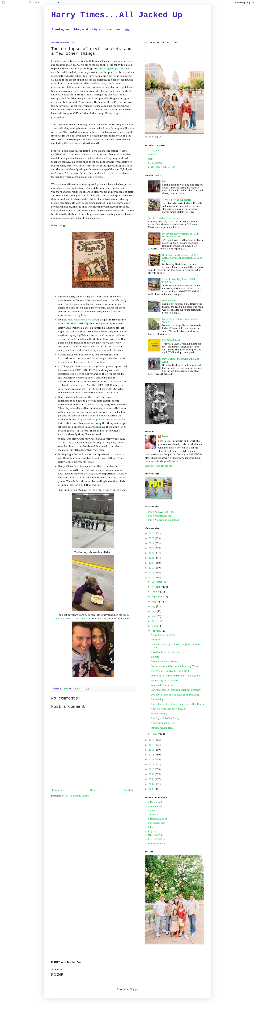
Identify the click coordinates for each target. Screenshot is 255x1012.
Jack (150, 159)
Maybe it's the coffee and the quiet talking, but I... (176, 676)
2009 (152, 774)
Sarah (165, 436)
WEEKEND (156, 640)
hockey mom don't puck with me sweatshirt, (100, 419)
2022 (152, 553)
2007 (152, 784)
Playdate (152, 154)
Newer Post (58, 790)
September (157, 596)
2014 (152, 750)
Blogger (134, 989)
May (154, 616)
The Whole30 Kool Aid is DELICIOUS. (170, 671)
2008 (152, 779)
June (154, 611)
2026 (152, 533)
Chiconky (153, 814)
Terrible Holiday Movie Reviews (164, 218)
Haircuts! (155, 657)
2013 (152, 755)
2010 (152, 769)
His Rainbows (155, 163)
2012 (152, 759)
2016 (152, 740)
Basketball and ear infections (166, 652)
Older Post (128, 790)
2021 (152, 558)
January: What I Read (162, 728)
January (156, 734)
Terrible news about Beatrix (176, 200)
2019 (152, 568)
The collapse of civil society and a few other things (177, 704)
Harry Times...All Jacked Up (116, 15)
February (157, 631)
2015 (152, 745)
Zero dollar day (159, 713)
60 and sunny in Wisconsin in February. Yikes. (174, 666)
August (155, 601)
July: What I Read (171, 340)
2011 (152, 764)
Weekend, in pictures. (162, 685)
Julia (150, 827)
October (156, 592)
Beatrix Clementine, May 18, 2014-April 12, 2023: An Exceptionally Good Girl (182, 258)
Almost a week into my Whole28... (168, 709)
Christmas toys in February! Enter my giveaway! (176, 690)
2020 (152, 563)
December (157, 582)
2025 (152, 538)
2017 (152, 578)
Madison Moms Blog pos (82, 319)
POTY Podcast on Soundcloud (163, 520)
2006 (152, 789)
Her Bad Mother (156, 823)
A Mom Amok (155, 802)
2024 (152, 543)
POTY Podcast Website (159, 516)
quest (91, 296)
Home (93, 790)
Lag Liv (152, 831)
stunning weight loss (111, 68)
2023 (152, 548)
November (157, 587)
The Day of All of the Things (165, 718)
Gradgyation (154, 150)
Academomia (155, 806)
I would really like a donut (164, 661)
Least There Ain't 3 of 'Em (161, 167)
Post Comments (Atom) (77, 796)
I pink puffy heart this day (164, 680)
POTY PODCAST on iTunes (162, 512)
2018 (152, 572)
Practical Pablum (156, 839)
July (154, 606)
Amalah (152, 810)
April (155, 621)
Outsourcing (157, 699)
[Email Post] (87, 689)
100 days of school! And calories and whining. (175, 695)
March (155, 626)
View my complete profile (158, 466)
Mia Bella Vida (155, 835)
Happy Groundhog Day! (163, 723)
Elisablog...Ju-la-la (157, 819)
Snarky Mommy (156, 843)
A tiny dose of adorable (163, 635)
